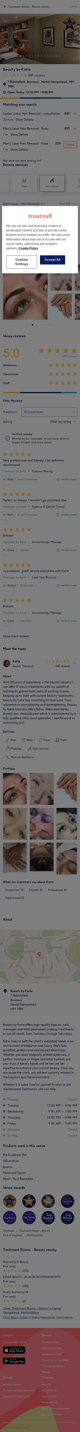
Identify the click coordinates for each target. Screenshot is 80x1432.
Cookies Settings (21, 262)
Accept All (52, 259)
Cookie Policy (28, 248)
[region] (40, 239)
